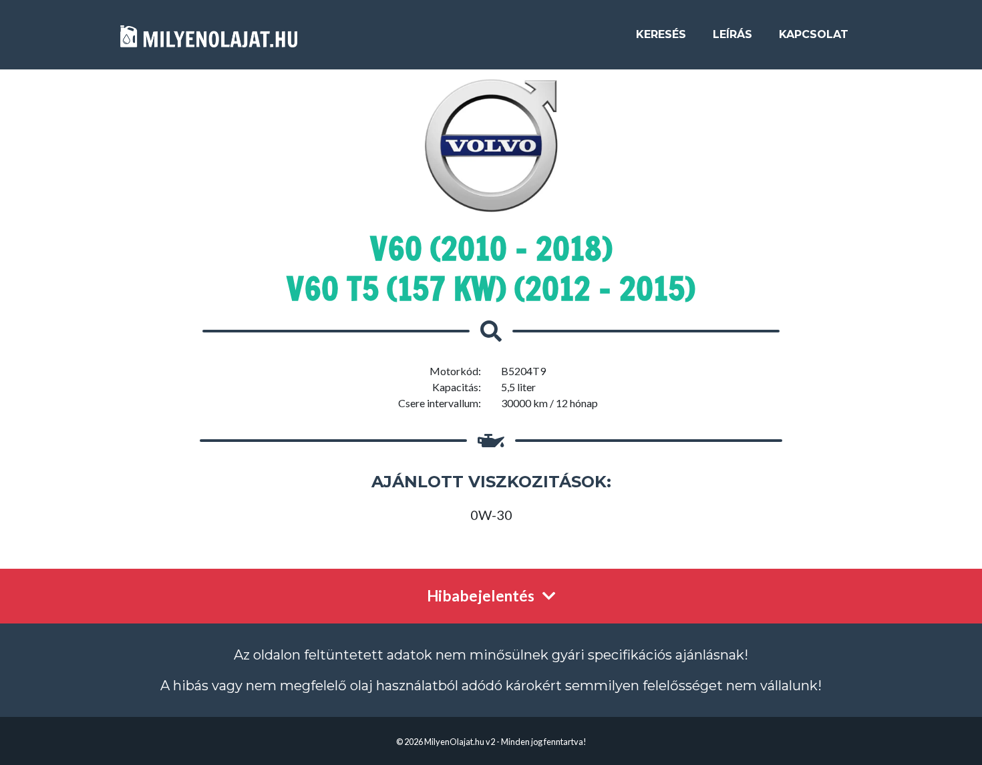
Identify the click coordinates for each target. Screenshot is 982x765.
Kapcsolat (813, 34)
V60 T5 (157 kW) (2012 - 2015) (491, 288)
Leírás (732, 34)
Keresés (661, 34)
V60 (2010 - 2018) (491, 248)
